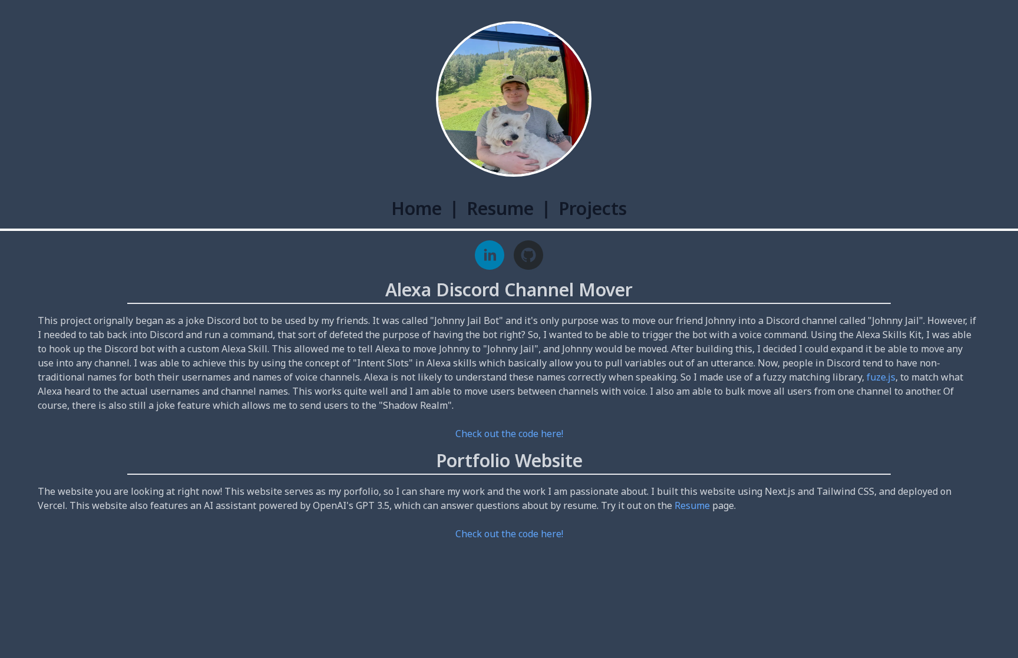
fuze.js (881, 377)
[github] (528, 255)
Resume (500, 208)
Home (416, 208)
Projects (592, 208)
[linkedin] (489, 255)
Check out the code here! (509, 433)
